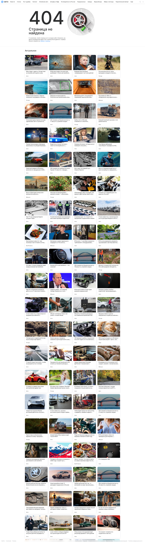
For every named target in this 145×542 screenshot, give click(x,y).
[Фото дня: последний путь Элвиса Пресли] (84, 163)
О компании (8, 540)
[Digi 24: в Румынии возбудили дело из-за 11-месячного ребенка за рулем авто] (36, 284)
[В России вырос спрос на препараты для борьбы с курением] (108, 429)
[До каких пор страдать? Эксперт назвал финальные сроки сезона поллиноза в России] (60, 381)
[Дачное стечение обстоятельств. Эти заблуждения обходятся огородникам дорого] (108, 260)
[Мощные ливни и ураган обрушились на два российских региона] (108, 308)
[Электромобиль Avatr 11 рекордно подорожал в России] (60, 478)
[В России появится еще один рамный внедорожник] (84, 284)
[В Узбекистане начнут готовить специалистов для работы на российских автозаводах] (84, 381)
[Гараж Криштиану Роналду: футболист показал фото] (84, 357)
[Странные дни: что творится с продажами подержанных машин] (84, 211)
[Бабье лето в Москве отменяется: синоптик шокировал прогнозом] (84, 114)
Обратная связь (109, 540)
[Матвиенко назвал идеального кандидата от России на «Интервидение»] (60, 236)
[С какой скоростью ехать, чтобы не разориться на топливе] (36, 357)
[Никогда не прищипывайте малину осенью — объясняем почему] (60, 187)
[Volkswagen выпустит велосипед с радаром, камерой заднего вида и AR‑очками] (84, 405)
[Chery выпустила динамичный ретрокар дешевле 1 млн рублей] (84, 526)
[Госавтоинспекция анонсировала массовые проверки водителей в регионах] (60, 211)
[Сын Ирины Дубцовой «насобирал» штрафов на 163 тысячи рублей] (108, 139)
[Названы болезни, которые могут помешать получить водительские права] (84, 139)
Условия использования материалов (96, 540)
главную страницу (45, 41)
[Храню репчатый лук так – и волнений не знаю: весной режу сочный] (84, 478)
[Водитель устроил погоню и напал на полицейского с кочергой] (60, 139)
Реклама (14, 540)
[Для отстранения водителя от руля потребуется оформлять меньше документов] (108, 163)
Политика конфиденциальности (135, 540)
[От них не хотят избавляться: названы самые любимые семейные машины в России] (108, 502)
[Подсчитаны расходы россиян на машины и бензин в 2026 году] (84, 429)
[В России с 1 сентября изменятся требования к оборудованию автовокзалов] (84, 236)
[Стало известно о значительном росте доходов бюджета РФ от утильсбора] (108, 211)
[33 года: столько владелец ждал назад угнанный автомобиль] (36, 260)
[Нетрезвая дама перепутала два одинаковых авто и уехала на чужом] (36, 114)
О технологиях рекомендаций (120, 540)
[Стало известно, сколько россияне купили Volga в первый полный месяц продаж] (60, 405)
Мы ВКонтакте (78, 540)
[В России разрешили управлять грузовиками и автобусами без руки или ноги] (108, 236)
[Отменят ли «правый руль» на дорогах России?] (108, 187)
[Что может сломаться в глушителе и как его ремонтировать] (108, 526)
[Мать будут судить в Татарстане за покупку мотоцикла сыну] (36, 66)
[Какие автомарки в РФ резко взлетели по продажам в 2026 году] (36, 163)
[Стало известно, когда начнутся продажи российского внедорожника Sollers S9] (36, 308)
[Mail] (2, 2)
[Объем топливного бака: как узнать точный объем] (60, 308)
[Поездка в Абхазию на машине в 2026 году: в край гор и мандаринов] (60, 454)
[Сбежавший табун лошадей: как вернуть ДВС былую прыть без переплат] (84, 187)
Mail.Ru (3, 540)
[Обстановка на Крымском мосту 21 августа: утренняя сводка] (108, 405)
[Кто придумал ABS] (108, 454)
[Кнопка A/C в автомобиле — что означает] (60, 260)
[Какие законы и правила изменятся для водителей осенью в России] (60, 332)
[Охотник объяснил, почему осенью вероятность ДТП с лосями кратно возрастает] (108, 381)
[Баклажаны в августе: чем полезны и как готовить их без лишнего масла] (36, 236)
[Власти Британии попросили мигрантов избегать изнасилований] (36, 187)
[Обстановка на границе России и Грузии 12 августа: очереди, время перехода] (60, 163)
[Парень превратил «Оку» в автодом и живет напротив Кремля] (60, 502)
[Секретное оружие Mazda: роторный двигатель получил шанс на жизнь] (36, 405)
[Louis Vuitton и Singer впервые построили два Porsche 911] (60, 526)
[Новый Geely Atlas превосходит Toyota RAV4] (60, 429)
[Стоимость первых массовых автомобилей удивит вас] (36, 381)
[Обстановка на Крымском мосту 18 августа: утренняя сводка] (84, 260)
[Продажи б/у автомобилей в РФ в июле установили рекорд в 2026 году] (60, 357)
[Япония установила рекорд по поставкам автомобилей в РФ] (84, 308)
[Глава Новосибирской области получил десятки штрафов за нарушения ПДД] (36, 526)
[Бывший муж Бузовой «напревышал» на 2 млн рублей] (84, 66)
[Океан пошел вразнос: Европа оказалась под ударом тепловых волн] (36, 90)
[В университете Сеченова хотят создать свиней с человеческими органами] (108, 357)
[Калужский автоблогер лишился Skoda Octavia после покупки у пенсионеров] (36, 478)
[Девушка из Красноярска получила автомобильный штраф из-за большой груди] (60, 90)
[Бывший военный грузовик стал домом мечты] (108, 114)
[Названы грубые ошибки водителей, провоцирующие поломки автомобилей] (108, 284)
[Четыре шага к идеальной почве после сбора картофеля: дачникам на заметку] (36, 332)
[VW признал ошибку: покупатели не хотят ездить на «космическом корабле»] (84, 332)
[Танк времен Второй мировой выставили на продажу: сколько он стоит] (36, 502)
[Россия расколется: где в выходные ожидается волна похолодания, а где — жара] (108, 66)
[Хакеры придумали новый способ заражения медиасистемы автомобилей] (84, 502)
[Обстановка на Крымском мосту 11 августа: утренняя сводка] (60, 114)
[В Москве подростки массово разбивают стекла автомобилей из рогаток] (60, 66)
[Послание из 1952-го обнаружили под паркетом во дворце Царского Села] (108, 90)
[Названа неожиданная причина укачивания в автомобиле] (36, 454)
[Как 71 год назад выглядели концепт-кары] (36, 211)
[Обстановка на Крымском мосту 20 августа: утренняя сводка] (108, 478)
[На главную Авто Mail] (5, 2)
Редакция (85, 540)
